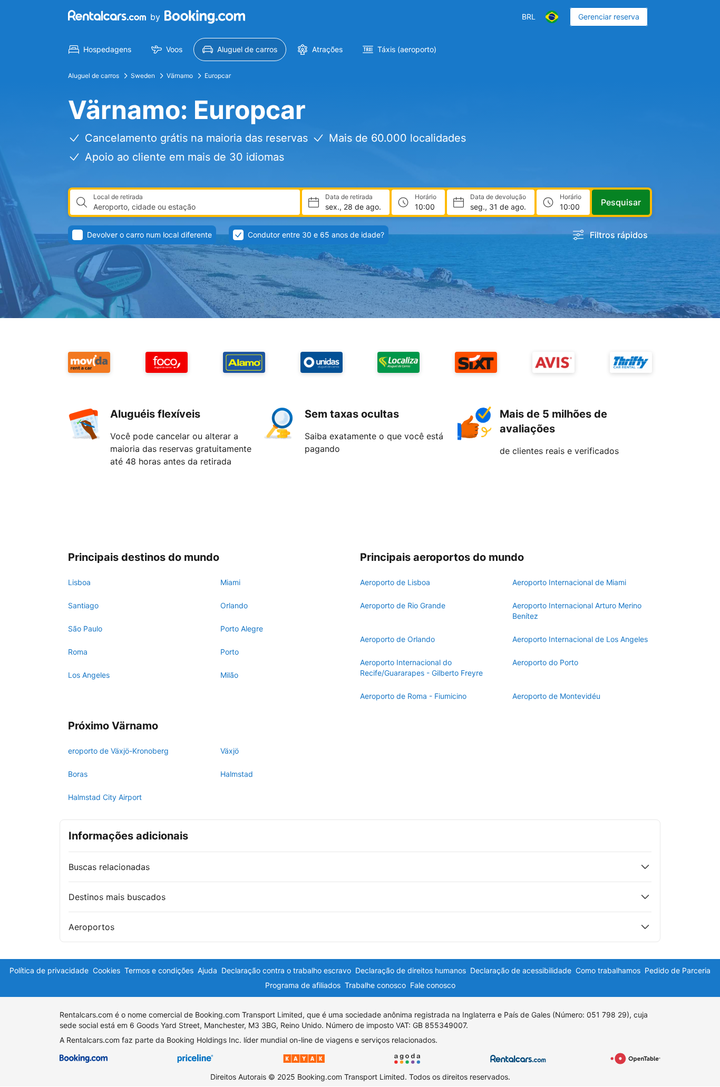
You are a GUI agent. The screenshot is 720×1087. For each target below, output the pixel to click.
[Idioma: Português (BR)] (551, 16)
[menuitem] (100, 49)
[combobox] (192, 207)
